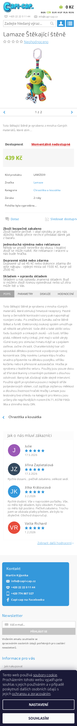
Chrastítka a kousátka (47, 190)
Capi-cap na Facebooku (27, 600)
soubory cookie (45, 675)
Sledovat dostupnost (61, 219)
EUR (54, 12)
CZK (49, 12)
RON (71, 12)
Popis (7, 294)
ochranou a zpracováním (31, 693)
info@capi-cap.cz (23, 581)
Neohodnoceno (36, 42)
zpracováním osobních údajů (19, 643)
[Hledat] (51, 23)
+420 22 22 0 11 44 (23, 587)
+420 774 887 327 (22, 593)
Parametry (25, 294)
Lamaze (38, 182)
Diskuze (45, 294)
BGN (43, 12)
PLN (65, 12)
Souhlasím (38, 718)
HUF (60, 12)
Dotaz (15, 219)
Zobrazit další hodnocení (54, 542)
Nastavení (38, 704)
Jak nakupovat (13, 666)
